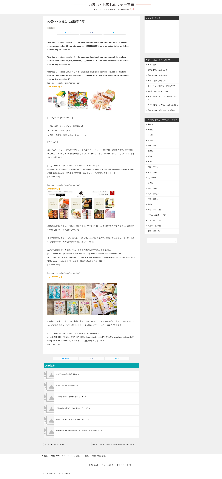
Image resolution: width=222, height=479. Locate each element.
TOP (56, 456)
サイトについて (107, 465)
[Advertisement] (162, 36)
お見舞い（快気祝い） (156, 226)
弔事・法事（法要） (155, 231)
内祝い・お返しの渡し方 (157, 81)
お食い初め (152, 146)
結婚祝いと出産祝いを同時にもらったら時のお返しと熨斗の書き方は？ (79, 431)
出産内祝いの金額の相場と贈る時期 (67, 374)
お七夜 (150, 135)
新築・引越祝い (153, 188)
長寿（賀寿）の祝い (155, 210)
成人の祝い (152, 178)
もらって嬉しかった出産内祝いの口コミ (69, 385)
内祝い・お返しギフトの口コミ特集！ (161, 110)
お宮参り (151, 140)
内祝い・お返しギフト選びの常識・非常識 (162, 98)
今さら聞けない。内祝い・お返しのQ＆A (163, 105)
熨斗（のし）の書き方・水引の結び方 (161, 86)
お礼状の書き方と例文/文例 (158, 91)
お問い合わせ (94, 465)
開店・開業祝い (153, 194)
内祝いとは (152, 65)
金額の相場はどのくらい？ (157, 70)
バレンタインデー (154, 220)
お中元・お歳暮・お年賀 (157, 215)
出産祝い (51, 28)
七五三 (150, 162)
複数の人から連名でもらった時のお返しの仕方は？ (72, 419)
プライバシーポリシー (125, 465)
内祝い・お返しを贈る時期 (157, 75)
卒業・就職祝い (153, 172)
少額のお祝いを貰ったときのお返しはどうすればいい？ (74, 408)
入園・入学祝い (153, 167)
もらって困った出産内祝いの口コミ (56, 444)
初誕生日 (151, 156)
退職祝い (151, 204)
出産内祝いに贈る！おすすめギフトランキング (71, 397)
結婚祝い (151, 183)
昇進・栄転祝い (153, 199)
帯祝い (150, 124)
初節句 (150, 151)
